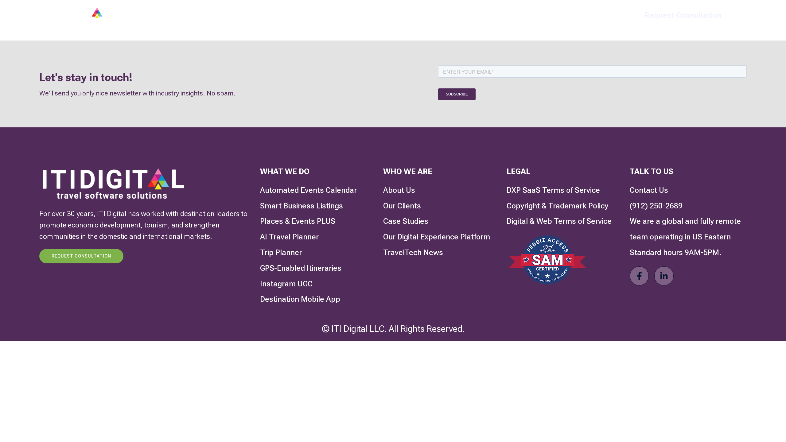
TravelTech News (480, 15)
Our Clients (377, 15)
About (423, 15)
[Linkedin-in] (664, 276)
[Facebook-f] (639, 276)
